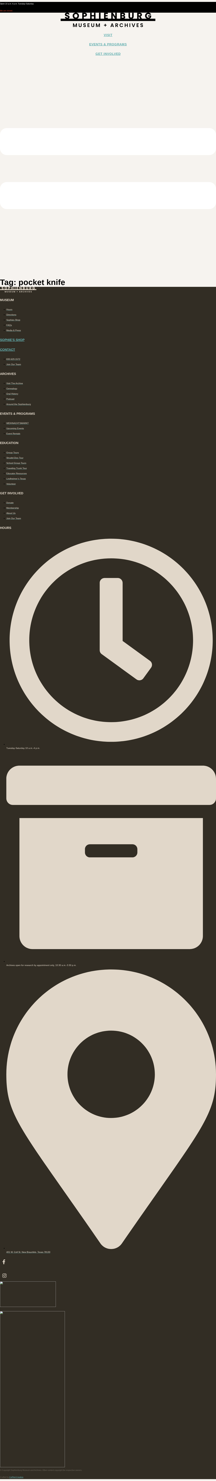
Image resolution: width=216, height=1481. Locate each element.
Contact (7, 349)
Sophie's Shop (12, 340)
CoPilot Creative (16, 1477)
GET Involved (108, 54)
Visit (108, 35)
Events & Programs (108, 44)
